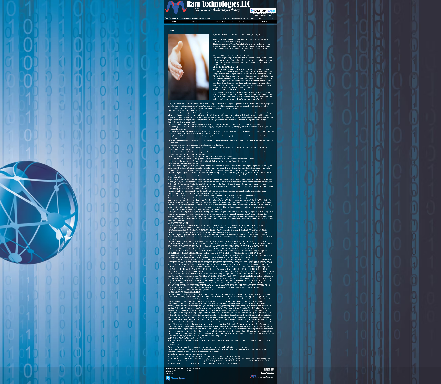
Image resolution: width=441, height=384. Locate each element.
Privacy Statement (193, 368)
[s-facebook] (265, 369)
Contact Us (270, 373)
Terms (189, 370)
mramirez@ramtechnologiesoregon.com (242, 18)
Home (263, 373)
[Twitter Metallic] (268, 369)
